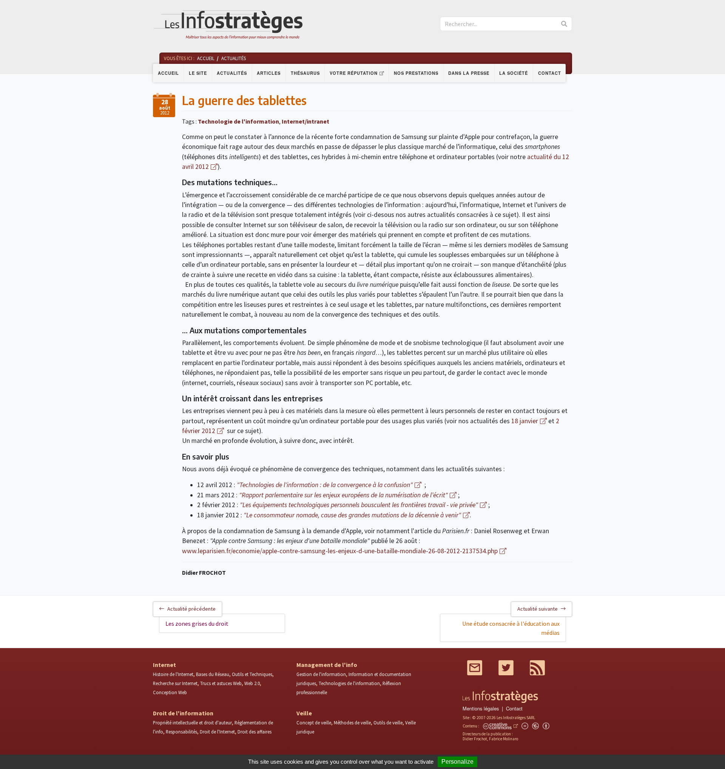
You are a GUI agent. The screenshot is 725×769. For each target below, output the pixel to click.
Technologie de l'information (238, 121)
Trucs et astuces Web (221, 683)
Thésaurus (305, 73)
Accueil (168, 73)
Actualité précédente (191, 608)
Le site (198, 73)
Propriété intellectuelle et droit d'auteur (192, 722)
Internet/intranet (305, 121)
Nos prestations (416, 73)
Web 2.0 (252, 683)
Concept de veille (313, 722)
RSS (537, 667)
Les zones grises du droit (196, 623)
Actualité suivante (537, 608)
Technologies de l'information (349, 683)
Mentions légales (481, 708)
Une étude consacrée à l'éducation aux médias (511, 628)
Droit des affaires (254, 732)
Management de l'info (326, 664)
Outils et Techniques (252, 674)
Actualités (232, 73)
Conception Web (170, 692)
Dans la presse (468, 73)
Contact (549, 73)
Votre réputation (354, 73)
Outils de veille (388, 722)
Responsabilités (181, 732)
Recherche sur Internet (175, 683)
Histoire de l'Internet (173, 674)
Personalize (457, 761)
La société (513, 73)
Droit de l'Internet (217, 732)
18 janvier (524, 421)
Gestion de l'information (321, 674)
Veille (304, 713)
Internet (164, 664)
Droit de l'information (183, 713)
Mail (474, 667)
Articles (269, 73)
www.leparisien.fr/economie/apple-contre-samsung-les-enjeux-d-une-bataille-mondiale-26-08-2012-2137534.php (340, 551)
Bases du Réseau (212, 674)
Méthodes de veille (352, 722)
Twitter (506, 667)
